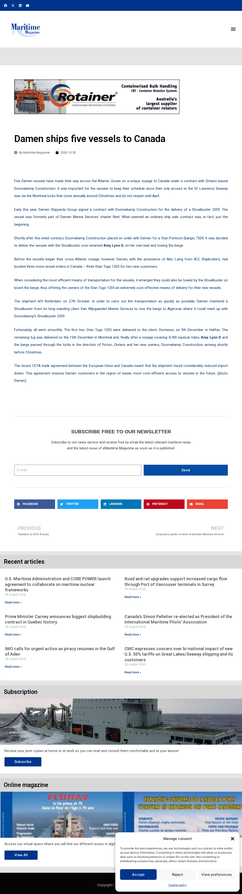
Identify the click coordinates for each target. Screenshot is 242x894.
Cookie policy (178, 885)
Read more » (13, 602)
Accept (138, 874)
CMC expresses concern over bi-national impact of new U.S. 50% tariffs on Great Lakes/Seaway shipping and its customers (179, 654)
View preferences (216, 874)
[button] (232, 838)
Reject (177, 874)
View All (21, 855)
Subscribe (22, 762)
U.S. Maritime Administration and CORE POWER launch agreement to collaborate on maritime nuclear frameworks (58, 584)
